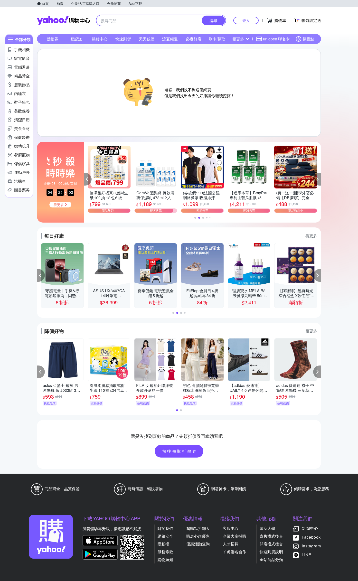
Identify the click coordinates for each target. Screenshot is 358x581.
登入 (246, 20)
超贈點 (308, 39)
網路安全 (165, 536)
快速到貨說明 (271, 551)
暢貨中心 (99, 39)
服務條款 (165, 551)
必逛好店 (193, 39)
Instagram (311, 546)
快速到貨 (123, 39)
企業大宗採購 (234, 536)
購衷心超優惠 (198, 536)
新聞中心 (310, 528)
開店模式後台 (271, 544)
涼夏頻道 (170, 39)
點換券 (52, 39)
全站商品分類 (271, 559)
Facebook (311, 537)
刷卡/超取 (217, 39)
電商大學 (267, 528)
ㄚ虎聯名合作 (234, 551)
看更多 (238, 39)
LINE (306, 554)
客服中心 (230, 528)
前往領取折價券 (179, 451)
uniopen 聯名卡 (276, 39)
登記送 (76, 39)
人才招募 (230, 544)
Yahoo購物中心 (63, 20)
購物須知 (165, 559)
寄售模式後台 (271, 536)
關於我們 (165, 528)
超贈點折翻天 (198, 528)
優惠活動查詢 (198, 544)
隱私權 (163, 544)
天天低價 (146, 39)
